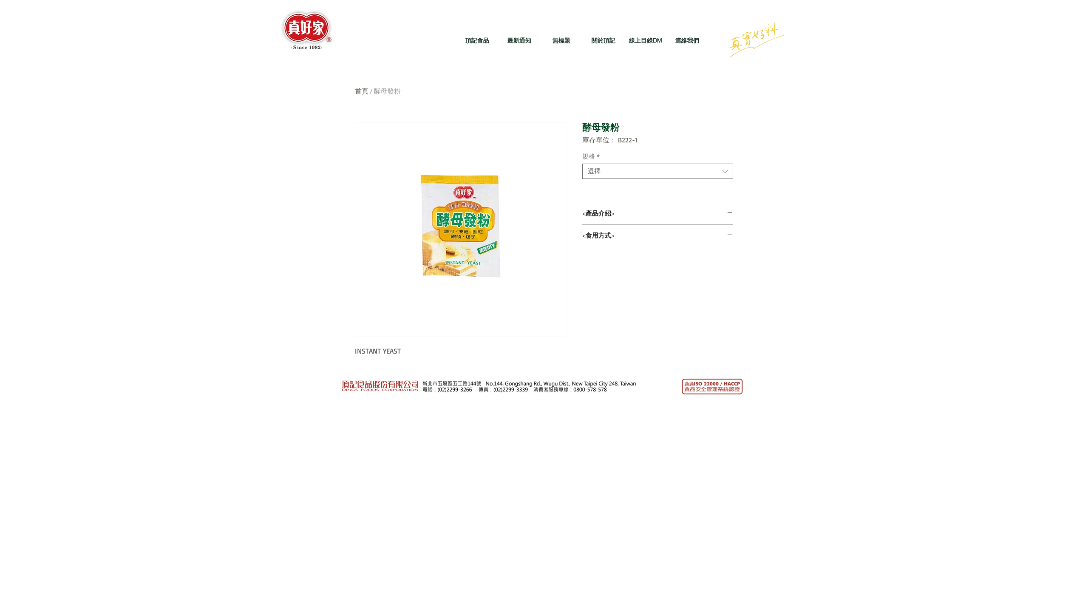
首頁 (361, 91)
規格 (591, 156)
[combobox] (657, 171)
